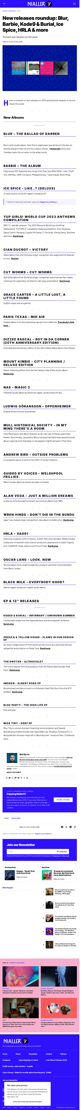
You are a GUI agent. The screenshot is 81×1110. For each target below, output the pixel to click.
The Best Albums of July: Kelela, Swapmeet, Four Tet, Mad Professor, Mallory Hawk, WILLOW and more (58, 1024)
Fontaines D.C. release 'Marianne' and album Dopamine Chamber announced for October (18, 992)
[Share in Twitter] (66, 827)
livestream (55, 148)
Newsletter (33, 1054)
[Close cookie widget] (48, 1085)
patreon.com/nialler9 (14, 772)
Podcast (9, 1107)
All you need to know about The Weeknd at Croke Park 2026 (64, 905)
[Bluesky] (18, 778)
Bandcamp (18, 236)
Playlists (15, 1107)
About (18, 1054)
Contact (49, 1054)
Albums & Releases (9, 11)
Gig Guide (42, 1107)
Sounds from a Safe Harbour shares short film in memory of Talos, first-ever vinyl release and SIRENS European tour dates (19, 1024)
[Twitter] (24, 778)
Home (5, 1054)
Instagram (6, 1060)
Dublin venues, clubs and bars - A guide (18, 1066)
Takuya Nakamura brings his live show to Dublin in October (65, 945)
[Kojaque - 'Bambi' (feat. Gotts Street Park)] (21, 873)
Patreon (63, 1054)
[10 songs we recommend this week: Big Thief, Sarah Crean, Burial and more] (58, 873)
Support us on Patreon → (49, 202)
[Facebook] (21, 778)
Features (36, 1107)
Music (7, 818)
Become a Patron (63, 800)
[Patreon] (15, 778)
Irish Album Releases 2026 (56, 1060)
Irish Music (6, 988)
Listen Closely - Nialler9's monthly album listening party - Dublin (27, 1072)
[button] (4, 3)
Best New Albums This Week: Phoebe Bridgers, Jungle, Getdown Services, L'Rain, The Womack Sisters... (57, 993)
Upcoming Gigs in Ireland (28, 1060)
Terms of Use (65, 856)
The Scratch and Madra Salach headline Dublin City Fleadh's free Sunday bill (66, 918)
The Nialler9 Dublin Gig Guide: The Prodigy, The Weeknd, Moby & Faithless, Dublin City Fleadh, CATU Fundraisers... (66, 931)
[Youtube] (10, 778)
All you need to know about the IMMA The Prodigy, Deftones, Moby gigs (64, 891)
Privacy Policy (56, 856)
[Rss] (27, 778)
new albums (16, 818)
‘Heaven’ (14, 258)
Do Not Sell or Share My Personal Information (27, 1102)
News (19, 11)
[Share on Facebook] (62, 827)
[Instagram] (7, 778)
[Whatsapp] (13, 778)
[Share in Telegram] (70, 827)
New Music (22, 1107)
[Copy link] (75, 827)
